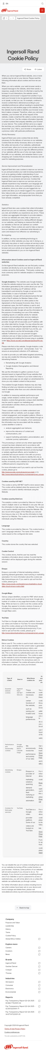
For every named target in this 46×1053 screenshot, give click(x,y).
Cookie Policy (11, 936)
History (8, 929)
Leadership (10, 926)
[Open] (42, 10)
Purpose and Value (13, 923)
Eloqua (41, 783)
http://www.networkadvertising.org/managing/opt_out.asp (23, 474)
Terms (8, 932)
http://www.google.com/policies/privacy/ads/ (18, 472)
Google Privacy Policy (41, 755)
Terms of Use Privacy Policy (14, 1029)
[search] (42, 3)
